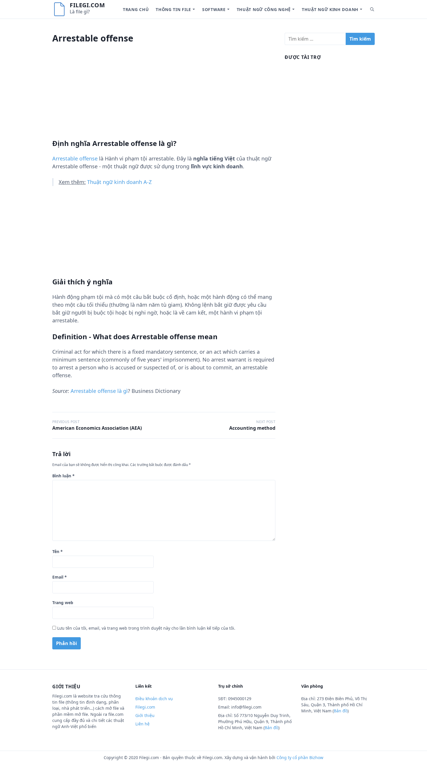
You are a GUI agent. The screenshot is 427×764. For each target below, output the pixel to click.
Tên (57, 551)
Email (59, 577)
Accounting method (252, 428)
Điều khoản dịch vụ (154, 698)
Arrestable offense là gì (99, 390)
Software (214, 9)
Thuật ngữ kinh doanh (330, 9)
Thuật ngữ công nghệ (264, 9)
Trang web (62, 602)
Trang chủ (136, 9)
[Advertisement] (163, 98)
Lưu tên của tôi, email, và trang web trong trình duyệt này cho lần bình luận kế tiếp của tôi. (146, 628)
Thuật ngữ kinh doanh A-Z (119, 181)
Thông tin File (173, 9)
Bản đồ (271, 727)
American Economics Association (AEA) (97, 428)
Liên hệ (142, 724)
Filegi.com (87, 5)
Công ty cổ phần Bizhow (300, 757)
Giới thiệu (145, 715)
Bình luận (63, 475)
